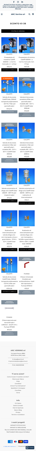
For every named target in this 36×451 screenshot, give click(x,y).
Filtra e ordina (18, 31)
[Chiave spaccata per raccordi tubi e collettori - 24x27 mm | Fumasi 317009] (9, 308)
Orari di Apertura (18, 408)
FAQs (18, 381)
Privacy (18, 412)
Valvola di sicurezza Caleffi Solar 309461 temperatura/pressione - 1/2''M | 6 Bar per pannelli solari (9, 281)
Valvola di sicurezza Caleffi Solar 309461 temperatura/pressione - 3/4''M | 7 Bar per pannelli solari (9, 101)
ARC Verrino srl (18, 14)
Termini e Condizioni (18, 414)
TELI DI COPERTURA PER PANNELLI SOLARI (18, 430)
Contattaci (18, 383)
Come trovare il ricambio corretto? (18, 377)
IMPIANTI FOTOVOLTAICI (18, 425)
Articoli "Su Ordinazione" (18, 386)
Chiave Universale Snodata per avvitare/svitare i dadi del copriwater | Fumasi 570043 (26, 281)
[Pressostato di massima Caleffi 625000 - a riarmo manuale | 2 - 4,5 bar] (9, 45)
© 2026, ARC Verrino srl (9, 446)
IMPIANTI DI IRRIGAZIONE (18, 427)
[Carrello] (33, 14)
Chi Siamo (18, 403)
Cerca (18, 392)
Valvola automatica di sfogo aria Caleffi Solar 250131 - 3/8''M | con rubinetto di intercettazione (27, 193)
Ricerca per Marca (18, 379)
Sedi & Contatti (18, 405)
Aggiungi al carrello (9, 69)
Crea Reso (18, 390)
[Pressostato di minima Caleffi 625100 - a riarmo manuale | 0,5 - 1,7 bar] (27, 45)
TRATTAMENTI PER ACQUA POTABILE (18, 432)
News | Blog (18, 410)
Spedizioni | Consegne (18, 388)
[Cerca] (29, 14)
